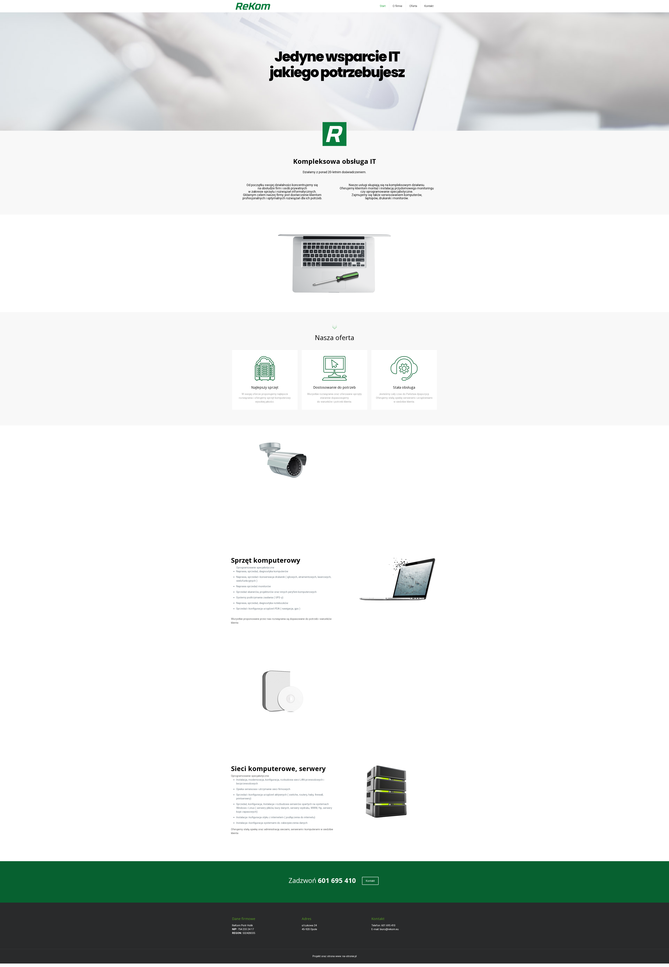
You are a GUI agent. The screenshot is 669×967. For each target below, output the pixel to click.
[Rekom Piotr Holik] (253, 6)
